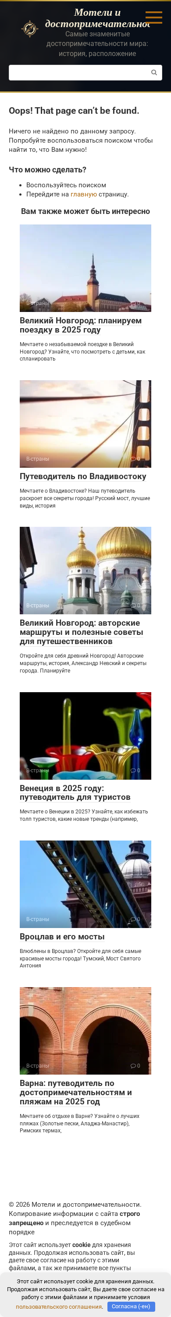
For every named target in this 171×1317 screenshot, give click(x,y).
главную (84, 194)
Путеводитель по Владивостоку (83, 476)
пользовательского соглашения (59, 1306)
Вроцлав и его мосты (62, 937)
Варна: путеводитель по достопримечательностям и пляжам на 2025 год (76, 1092)
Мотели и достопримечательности (105, 17)
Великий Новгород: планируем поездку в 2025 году (81, 325)
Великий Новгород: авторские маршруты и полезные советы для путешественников (81, 632)
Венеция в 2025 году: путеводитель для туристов (75, 792)
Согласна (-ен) (131, 1306)
